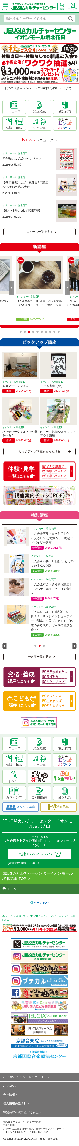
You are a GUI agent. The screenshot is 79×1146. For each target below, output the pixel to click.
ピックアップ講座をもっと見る (39, 451)
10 (59, 332)
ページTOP (41, 902)
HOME (13, 889)
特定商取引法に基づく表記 (21, 1112)
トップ (8, 916)
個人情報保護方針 (15, 1103)
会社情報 (9, 1094)
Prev (11, 288)
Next (67, 288)
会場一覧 (20, 916)
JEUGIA (8, 1085)
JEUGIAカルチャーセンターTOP (24, 1077)
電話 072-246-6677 (35, 854)
